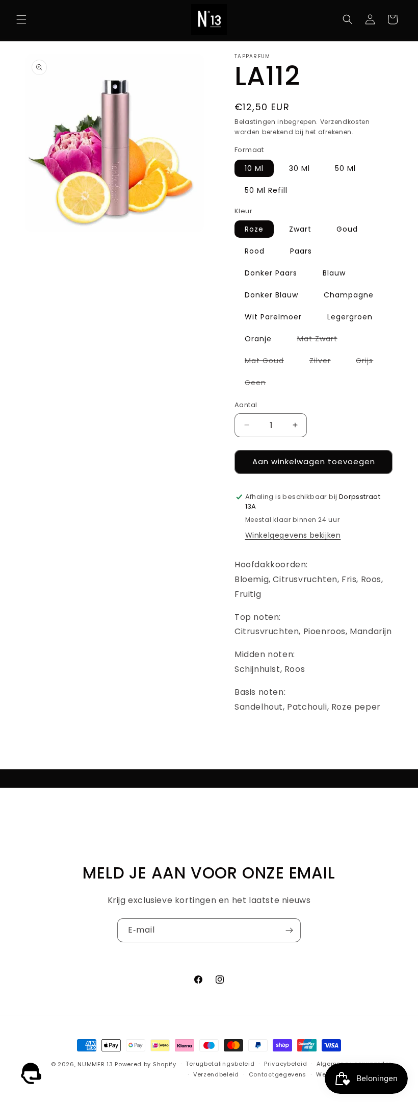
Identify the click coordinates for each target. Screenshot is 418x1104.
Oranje (258, 339)
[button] (21, 19)
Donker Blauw (271, 295)
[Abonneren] (289, 930)
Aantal (245, 405)
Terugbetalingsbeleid (220, 1064)
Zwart (300, 229)
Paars (301, 251)
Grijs (369, 362)
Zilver (325, 362)
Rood (255, 251)
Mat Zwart (322, 340)
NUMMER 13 (95, 1064)
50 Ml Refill (266, 190)
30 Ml (299, 168)
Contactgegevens (278, 1074)
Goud (347, 229)
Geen (260, 384)
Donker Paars (271, 273)
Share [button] (256, 738)
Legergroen (350, 317)
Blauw (334, 273)
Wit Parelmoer (273, 317)
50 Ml (345, 168)
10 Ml (254, 168)
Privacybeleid (285, 1064)
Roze (254, 229)
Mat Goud (269, 362)
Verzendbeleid (216, 1074)
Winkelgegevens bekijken (293, 535)
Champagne (349, 295)
